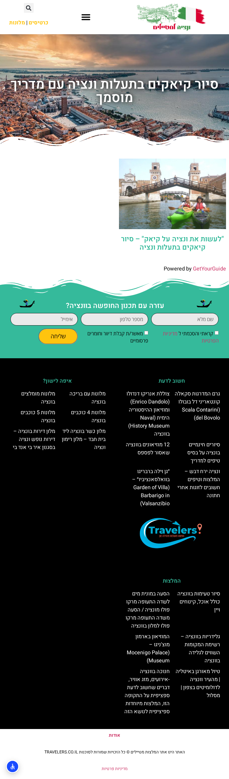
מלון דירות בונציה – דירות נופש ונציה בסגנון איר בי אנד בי (34, 439)
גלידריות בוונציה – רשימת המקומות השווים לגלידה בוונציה (200, 649)
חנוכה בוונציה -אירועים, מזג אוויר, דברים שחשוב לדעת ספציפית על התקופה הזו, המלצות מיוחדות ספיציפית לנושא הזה (147, 691)
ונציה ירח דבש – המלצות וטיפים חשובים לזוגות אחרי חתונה (198, 483)
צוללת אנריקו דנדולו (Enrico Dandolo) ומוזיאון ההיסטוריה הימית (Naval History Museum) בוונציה (148, 414)
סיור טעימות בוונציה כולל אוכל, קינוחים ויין (198, 602)
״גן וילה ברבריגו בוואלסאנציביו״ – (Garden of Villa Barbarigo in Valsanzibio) (151, 487)
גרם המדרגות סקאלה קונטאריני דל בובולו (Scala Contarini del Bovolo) (197, 406)
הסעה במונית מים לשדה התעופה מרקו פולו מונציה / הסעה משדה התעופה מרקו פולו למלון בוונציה (148, 610)
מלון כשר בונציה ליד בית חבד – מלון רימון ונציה (84, 439)
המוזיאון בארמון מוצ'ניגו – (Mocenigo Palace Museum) (148, 649)
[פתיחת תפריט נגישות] (12, 766)
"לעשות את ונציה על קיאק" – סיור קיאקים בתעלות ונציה (172, 243)
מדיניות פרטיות (115, 769)
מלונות (17, 23)
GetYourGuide (209, 269)
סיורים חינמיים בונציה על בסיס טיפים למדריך (203, 453)
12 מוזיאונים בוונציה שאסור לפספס (148, 449)
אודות (114, 735)
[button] (86, 17)
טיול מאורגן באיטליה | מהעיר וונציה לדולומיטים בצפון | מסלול (198, 683)
